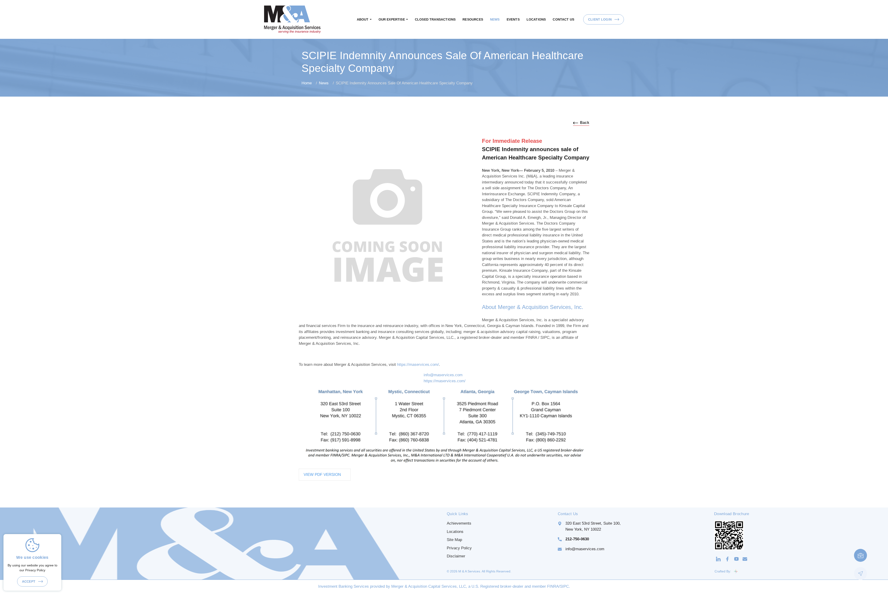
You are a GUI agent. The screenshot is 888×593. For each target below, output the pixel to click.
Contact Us (563, 19)
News (495, 19)
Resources (472, 19)
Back (584, 123)
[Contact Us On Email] (744, 559)
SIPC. (565, 586)
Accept (29, 581)
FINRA (553, 586)
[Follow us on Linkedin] (718, 559)
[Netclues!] (736, 571)
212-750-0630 (577, 539)
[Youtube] (736, 559)
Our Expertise (392, 19)
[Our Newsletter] (860, 573)
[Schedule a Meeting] (860, 555)
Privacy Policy (459, 548)
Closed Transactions (435, 19)
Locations (536, 19)
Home (307, 83)
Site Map (454, 540)
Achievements (459, 523)
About (363, 19)
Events (513, 19)
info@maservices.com (443, 375)
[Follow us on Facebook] (727, 559)
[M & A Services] (292, 19)
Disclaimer (456, 556)
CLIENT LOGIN (600, 19)
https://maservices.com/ (418, 364)
